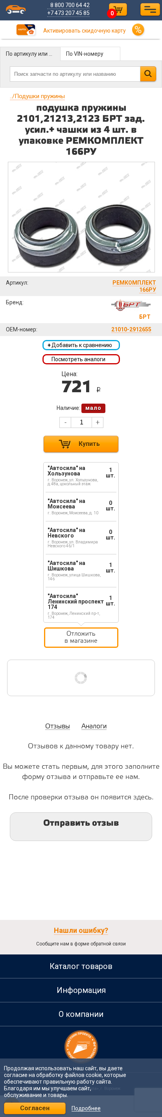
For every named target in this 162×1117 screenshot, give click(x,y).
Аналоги (94, 726)
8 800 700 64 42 (70, 5)
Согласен (35, 1108)
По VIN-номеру (84, 54)
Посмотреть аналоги (78, 359)
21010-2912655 (131, 329)
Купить (89, 444)
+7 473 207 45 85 (68, 13)
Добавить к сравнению (80, 345)
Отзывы (57, 726)
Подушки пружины (37, 96)
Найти (148, 73)
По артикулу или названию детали (33, 54)
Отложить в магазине (81, 637)
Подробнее (86, 1109)
